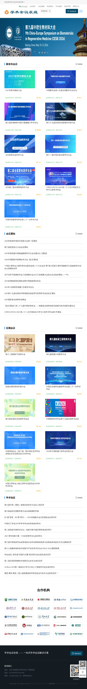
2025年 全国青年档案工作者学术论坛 (19, 287)
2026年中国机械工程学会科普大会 (59, 451)
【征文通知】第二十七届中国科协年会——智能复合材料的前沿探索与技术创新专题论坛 (39, 306)
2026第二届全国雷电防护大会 (17, 187)
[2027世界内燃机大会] (19, 79)
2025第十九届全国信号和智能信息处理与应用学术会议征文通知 (29, 293)
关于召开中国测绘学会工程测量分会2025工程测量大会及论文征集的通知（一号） (37, 275)
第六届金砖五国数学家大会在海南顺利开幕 (21, 511)
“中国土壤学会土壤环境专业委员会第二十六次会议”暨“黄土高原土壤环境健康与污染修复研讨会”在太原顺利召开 (43, 267)
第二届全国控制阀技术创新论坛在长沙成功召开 (23, 561)
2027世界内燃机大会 (13, 90)
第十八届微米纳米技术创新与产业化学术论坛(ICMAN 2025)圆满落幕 (31, 548)
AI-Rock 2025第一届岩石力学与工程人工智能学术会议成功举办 (29, 567)
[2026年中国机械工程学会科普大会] (60, 440)
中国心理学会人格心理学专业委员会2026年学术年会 (22, 485)
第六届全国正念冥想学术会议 (17, 419)
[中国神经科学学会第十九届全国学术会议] (60, 408)
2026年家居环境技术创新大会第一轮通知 (20, 241)
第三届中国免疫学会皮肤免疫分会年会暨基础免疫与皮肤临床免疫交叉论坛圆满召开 (37, 542)
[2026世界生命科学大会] (19, 144)
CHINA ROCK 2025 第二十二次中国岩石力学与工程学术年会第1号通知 (32, 312)
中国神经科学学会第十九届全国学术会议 (62, 419)
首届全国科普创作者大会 (15, 387)
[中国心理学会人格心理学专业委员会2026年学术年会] (19, 472)
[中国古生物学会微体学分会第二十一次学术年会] (60, 375)
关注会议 (24, 6)
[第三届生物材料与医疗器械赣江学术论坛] (19, 111)
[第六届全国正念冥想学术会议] (19, 408)
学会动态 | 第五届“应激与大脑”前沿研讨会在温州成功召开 (27, 555)
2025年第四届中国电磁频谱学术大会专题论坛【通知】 (26, 253)
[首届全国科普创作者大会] (19, 375)
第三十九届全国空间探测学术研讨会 (60, 123)
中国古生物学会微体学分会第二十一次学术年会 (63, 388)
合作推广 (33, 6)
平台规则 (59, 6)
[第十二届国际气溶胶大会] (19, 343)
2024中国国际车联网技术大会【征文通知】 (21, 260)
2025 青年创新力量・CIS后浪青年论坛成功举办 (23, 536)
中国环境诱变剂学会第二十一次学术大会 (21, 220)
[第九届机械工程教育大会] (60, 343)
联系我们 (50, 6)
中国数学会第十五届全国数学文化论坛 (61, 90)
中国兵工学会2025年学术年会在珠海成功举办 (22, 523)
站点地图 (74, 683)
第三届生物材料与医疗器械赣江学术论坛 (21, 123)
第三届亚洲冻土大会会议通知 (16, 247)
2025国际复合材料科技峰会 (15, 300)
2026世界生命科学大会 (14, 155)
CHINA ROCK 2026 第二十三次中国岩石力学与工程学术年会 (63, 188)
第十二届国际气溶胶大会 (15, 354)
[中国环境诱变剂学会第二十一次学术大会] (19, 208)
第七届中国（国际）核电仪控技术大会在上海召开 (24, 505)
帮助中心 (76, 6)
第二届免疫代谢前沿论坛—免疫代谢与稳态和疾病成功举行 (28, 530)
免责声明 (67, 6)
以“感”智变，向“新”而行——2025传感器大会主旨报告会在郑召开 (30, 517)
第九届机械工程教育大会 (56, 354)
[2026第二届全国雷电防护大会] (19, 176)
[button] (39, 52)
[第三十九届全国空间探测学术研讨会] (60, 111)
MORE (80, 64)
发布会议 (78, 653)
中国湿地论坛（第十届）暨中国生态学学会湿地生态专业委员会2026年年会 (22, 452)
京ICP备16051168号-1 (63, 683)
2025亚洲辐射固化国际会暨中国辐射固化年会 (22, 281)
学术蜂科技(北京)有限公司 (39, 683)
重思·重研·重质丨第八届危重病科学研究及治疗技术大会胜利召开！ (31, 573)
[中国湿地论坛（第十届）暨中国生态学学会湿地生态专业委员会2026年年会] (19, 440)
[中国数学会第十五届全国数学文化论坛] (60, 79)
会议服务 (41, 6)
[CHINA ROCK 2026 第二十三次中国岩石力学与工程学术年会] (60, 176)
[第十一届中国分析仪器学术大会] (60, 144)
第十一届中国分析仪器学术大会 (59, 155)
